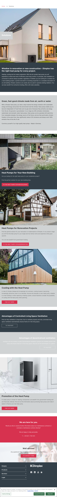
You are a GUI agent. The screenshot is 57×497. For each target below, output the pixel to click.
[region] (28, 492)
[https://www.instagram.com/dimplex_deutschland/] (41, 472)
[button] (14, 466)
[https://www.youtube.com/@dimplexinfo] (38, 472)
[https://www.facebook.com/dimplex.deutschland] (31, 472)
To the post (9, 325)
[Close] (54, 489)
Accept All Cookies (39, 493)
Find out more (9, 302)
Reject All (50, 493)
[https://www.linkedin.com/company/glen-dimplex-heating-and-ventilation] (35, 472)
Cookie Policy (30, 490)
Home (3, 6)
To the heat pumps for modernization (15, 244)
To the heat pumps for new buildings (15, 184)
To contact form (28, 455)
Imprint (36, 490)
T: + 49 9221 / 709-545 (28, 436)
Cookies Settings (6, 493)
